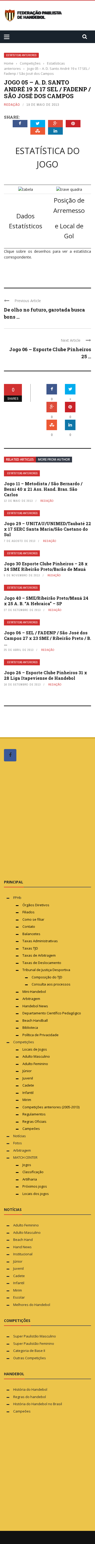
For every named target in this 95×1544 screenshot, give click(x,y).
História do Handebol (30, 1389)
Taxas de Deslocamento (41, 962)
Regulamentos (34, 1114)
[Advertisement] (47, 820)
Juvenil (27, 1078)
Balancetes (31, 933)
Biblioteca (30, 1027)
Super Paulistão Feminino (33, 1343)
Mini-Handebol (34, 991)
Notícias (19, 1136)
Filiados (28, 912)
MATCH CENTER (25, 1157)
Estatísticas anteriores (21, 55)
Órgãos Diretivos (35, 905)
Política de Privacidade (40, 1034)
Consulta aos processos (51, 984)
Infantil (28, 1092)
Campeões (31, 1128)
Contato (28, 926)
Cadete (28, 1085)
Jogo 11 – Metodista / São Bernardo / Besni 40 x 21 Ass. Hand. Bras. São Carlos (43, 489)
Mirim (26, 1099)
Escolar (19, 1297)
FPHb (17, 897)
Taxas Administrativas (40, 941)
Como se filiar (33, 919)
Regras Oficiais (34, 1121)
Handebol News (35, 1006)
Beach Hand (23, 1239)
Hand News (22, 1247)
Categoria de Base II (29, 1350)
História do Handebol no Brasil (37, 1403)
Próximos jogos (34, 1186)
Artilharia (29, 1179)
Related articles (20, 459)
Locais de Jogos (34, 1049)
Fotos (17, 1143)
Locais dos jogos (35, 1193)
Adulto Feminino (35, 1063)
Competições (23, 1042)
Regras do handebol (29, 1396)
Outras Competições (29, 1358)
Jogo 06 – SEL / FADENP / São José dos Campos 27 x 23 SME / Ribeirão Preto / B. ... (47, 638)
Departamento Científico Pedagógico (51, 1013)
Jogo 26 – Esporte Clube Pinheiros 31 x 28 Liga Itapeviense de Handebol (45, 675)
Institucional (22, 1254)
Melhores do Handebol (31, 1304)
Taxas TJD (30, 948)
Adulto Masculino (36, 1056)
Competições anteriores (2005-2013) (50, 1107)
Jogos (26, 1164)
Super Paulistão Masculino (34, 1336)
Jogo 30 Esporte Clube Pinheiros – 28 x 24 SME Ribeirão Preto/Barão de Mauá (46, 566)
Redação (12, 104)
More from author (54, 459)
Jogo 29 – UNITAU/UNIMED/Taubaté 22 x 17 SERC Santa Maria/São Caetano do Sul (47, 529)
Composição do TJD (47, 977)
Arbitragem (31, 998)
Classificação (33, 1171)
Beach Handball (35, 1020)
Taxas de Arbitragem (39, 955)
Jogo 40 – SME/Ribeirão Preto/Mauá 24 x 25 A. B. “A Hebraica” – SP (46, 600)
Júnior (27, 1070)
